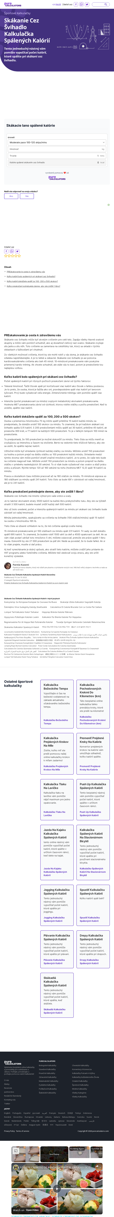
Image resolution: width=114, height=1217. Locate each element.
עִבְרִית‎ (16, 1125)
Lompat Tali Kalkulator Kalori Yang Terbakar (21, 657)
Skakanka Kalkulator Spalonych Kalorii (21, 627)
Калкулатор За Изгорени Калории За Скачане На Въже (30, 602)
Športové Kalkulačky (17, 13)
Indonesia (87, 1113)
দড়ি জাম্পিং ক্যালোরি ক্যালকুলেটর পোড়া (64, 640)
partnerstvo (9, 1092)
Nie (27, 196)
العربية (44, 1113)
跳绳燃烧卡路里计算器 (44, 640)
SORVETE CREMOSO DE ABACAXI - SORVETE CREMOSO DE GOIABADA (56, 1167)
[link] (16, 1167)
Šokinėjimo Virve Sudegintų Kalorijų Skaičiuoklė (25, 607)
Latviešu (52, 1121)
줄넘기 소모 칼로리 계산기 (81, 627)
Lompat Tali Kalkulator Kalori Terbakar (21, 612)
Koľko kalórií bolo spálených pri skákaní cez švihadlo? (31, 276)
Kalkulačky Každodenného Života (85, 1077)
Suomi (89, 1117)
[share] (97, 1166)
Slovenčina (17, 1117)
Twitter (7, 1103)
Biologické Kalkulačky (47, 1065)
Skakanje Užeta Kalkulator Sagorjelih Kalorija (80, 602)
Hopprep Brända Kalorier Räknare (57, 612)
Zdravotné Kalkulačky (47, 1077)
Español (27, 1113)
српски (61, 1121)
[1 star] (6, 256)
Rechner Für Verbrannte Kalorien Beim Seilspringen (24, 654)
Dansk (6, 1121)
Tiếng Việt (35, 1121)
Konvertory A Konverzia (81, 1069)
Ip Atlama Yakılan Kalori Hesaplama (80, 654)
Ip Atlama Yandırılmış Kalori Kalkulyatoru (56, 635)
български (29, 1117)
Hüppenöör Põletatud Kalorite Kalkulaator (70, 643)
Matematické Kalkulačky (48, 1081)
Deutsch (61, 1113)
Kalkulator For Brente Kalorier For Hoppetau (61, 617)
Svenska (80, 1117)
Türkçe (78, 1113)
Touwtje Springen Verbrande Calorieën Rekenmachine (80, 622)
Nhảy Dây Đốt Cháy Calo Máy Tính (56, 627)
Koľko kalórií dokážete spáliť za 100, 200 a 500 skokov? (32, 281)
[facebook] (76, 4)
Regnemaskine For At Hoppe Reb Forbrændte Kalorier (28, 622)
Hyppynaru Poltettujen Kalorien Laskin (21, 617)
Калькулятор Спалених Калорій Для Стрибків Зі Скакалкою (28, 643)
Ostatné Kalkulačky (80, 1081)
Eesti (71, 1125)
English (7, 1113)
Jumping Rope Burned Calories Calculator (20, 646)
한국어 (44, 1121)
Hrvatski (39, 1117)
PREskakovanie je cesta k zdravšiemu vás (26, 271)
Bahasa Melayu (68, 1117)
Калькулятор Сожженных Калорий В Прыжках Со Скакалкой (74, 649)
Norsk (96, 1117)
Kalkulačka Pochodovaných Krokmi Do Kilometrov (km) (93, 720)
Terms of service (22, 1131)
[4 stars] (16, 256)
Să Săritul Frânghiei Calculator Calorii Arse (56, 657)
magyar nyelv (34, 1125)
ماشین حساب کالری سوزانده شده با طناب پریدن (90, 635)
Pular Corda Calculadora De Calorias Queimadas (57, 646)
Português (17, 1113)
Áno (11, 196)
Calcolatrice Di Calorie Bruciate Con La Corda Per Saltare (76, 607)
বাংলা (51, 1125)
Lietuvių (48, 1117)
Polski (26, 1121)
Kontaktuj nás (10, 1100)
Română (7, 1117)
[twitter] (87, 4)
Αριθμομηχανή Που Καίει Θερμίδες (17, 637)
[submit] (106, 4)
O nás (6, 1080)
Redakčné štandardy (12, 1096)
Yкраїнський (60, 1125)
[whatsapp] (81, 4)
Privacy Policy (9, 1131)
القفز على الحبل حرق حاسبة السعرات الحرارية (20, 651)
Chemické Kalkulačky (80, 1065)
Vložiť (58, 4)
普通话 (45, 1125)
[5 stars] (19, 256)
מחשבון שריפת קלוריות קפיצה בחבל (45, 637)
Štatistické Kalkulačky (47, 1093)
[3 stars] (12, 256)
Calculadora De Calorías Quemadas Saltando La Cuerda (26, 649)
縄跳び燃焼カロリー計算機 (55, 654)
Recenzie (8, 1088)
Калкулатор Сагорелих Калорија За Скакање (59, 632)
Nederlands (17, 1121)
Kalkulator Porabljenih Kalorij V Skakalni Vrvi (21, 635)
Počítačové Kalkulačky (48, 1089)
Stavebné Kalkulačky (47, 1069)
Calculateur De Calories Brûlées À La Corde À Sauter (58, 651)
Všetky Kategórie (79, 1093)
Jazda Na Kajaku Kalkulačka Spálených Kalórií (55, 872)
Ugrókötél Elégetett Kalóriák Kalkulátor (19, 640)
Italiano (57, 1117)
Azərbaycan (82, 1121)
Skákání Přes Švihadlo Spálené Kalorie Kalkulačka (79, 637)
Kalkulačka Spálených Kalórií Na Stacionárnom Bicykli (93, 872)
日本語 (70, 1113)
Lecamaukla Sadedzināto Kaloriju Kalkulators (21, 632)
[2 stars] (9, 256)
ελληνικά (8, 1125)
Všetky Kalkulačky (79, 1096)
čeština (24, 1125)
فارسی (91, 1121)
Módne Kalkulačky (79, 1089)
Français (52, 1113)
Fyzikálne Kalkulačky (47, 1085)
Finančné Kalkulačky (47, 1073)
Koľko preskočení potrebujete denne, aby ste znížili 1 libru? (33, 286)
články (6, 1084)
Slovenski (71, 1121)
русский (36, 1113)
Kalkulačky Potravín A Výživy (83, 1073)
